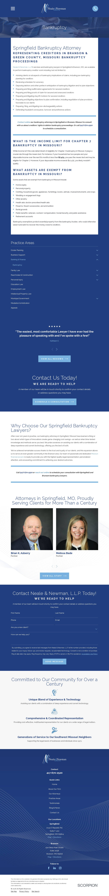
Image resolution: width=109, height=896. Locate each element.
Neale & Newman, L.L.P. (22, 67)
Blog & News (54, 808)
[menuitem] (53, 250)
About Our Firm (54, 789)
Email (57, 620)
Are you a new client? (19, 627)
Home (54, 784)
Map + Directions (54, 837)
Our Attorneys (54, 794)
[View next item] (56, 349)
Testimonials (54, 803)
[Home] (54, 8)
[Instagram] (60, 868)
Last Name (59, 613)
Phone (13, 620)
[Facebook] (48, 868)
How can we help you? (20, 634)
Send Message (54, 661)
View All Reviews (52, 359)
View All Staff (52, 576)
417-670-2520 (54, 772)
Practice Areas (54, 798)
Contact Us (54, 813)
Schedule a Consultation (52, 402)
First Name (15, 613)
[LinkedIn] (54, 868)
